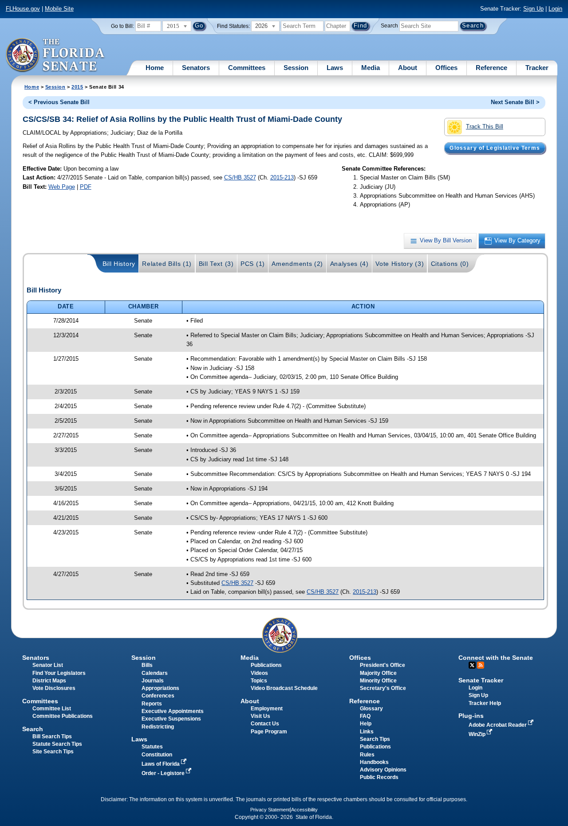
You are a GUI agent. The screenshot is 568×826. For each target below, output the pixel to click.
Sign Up (533, 8)
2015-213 (282, 177)
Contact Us (265, 723)
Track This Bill (484, 126)
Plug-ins (471, 715)
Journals (153, 680)
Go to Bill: (122, 26)
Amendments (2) (297, 263)
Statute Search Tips (57, 744)
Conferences (158, 695)
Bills (147, 665)
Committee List (51, 708)
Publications (266, 665)
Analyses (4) (349, 263)
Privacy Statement (270, 809)
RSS (480, 665)
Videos (259, 673)
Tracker (536, 67)
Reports (152, 703)
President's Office (382, 665)
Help (365, 723)
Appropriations (160, 688)
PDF (85, 186)
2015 (77, 87)
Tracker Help (485, 703)
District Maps (49, 680)
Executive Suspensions (171, 718)
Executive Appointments (173, 711)
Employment (267, 708)
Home (155, 67)
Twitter (472, 665)
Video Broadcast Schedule (284, 688)
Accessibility (304, 809)
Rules (367, 754)
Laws (335, 67)
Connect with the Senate (495, 657)
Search (389, 25)
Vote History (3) (399, 263)
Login (555, 8)
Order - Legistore (164, 773)
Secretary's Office (383, 688)
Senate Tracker (480, 680)
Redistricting (158, 726)
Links (367, 731)
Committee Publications (62, 716)
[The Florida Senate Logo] (56, 55)
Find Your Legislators (59, 673)
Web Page (61, 186)
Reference (491, 67)
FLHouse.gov (23, 8)
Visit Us (260, 716)
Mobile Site (59, 8)
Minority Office (378, 680)
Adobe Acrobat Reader (498, 725)
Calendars (155, 673)
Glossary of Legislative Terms (495, 148)
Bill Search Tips (52, 736)
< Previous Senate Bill (59, 102)
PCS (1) (253, 263)
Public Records (379, 777)
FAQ (365, 716)
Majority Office (378, 673)
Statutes (152, 746)
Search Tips (375, 739)
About (407, 67)
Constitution (157, 754)
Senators (196, 67)
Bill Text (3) (216, 263)
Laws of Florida (161, 764)
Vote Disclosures (53, 688)
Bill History (119, 263)
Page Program (269, 731)
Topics (259, 680)
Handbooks (374, 762)
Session (296, 67)
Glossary (371, 708)
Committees (246, 67)
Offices (446, 67)
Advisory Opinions (383, 769)
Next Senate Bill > (515, 102)
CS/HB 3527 (240, 177)
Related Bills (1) (167, 263)
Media (370, 67)
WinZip (478, 734)
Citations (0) (450, 263)
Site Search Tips (53, 751)
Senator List (47, 665)
